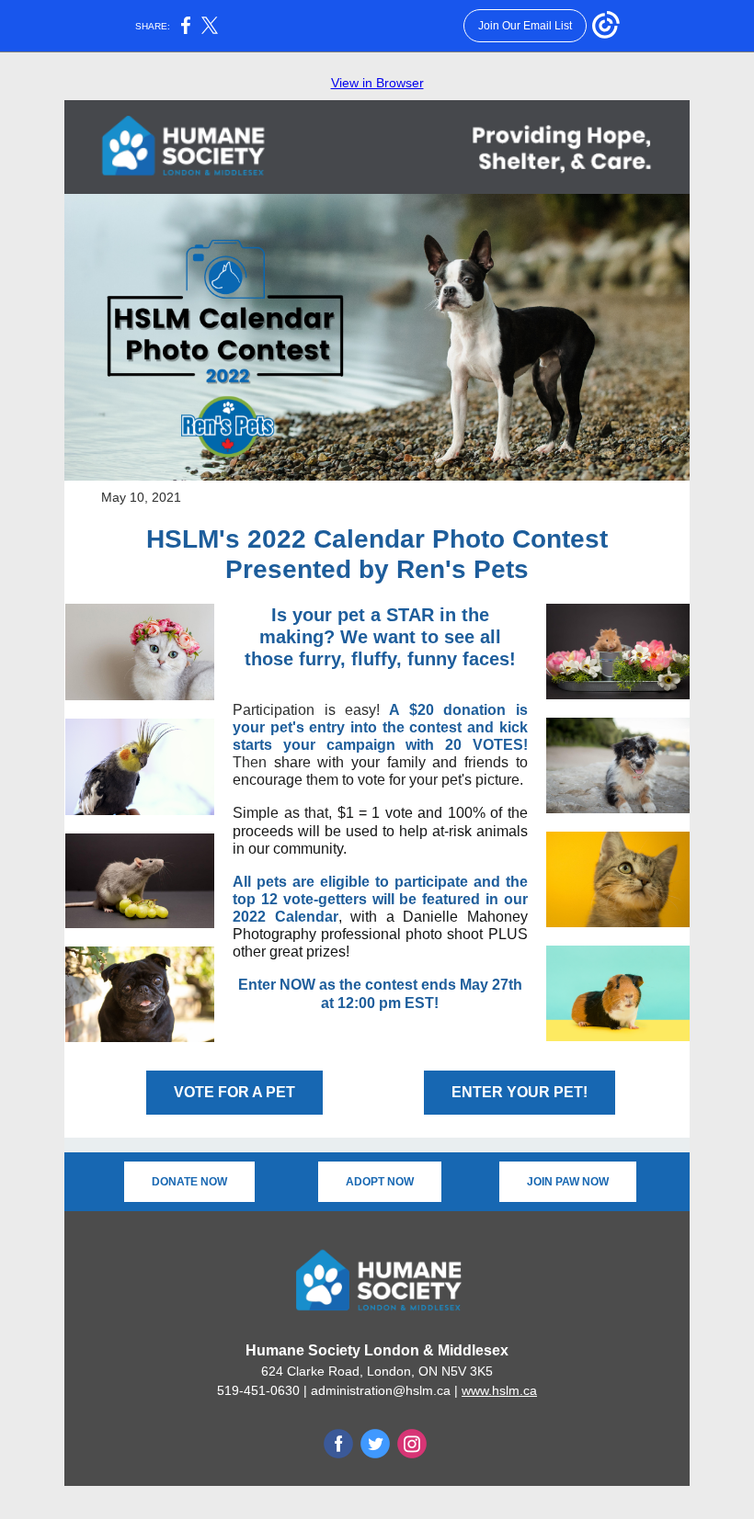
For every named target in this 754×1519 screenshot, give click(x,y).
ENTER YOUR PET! (519, 1092)
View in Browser (377, 82)
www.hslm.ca (499, 1390)
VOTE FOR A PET (234, 1092)
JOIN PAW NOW (568, 1181)
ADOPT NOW (380, 1181)
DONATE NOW (189, 1181)
